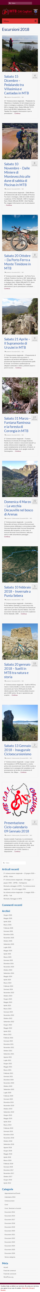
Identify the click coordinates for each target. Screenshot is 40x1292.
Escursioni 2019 (10, 1227)
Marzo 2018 (7, 1160)
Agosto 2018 (8, 1147)
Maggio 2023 (8, 1002)
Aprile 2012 (7, 1183)
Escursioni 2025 (10, 1249)
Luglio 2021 (7, 1060)
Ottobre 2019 (8, 1109)
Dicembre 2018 (9, 1134)
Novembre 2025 (9, 938)
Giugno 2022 (8, 1025)
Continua (17, 113)
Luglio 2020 (7, 1092)
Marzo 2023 (7, 1009)
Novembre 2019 (9, 1105)
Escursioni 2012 (10, 1212)
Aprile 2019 (7, 1121)
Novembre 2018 (9, 1138)
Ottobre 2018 (8, 1141)
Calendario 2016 (10, 1197)
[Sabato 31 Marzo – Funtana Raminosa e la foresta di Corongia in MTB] (20, 395)
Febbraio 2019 (8, 1128)
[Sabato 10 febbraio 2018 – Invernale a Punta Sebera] (20, 564)
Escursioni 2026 (10, 1253)
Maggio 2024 (8, 976)
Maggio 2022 (8, 1028)
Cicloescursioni (15, 518)
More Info (25, 1288)
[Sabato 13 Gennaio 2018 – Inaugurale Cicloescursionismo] (20, 723)
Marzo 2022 (7, 1034)
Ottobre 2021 (8, 1050)
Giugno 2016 (8, 1180)
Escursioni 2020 (10, 1231)
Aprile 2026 (7, 921)
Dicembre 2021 (9, 1044)
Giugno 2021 (8, 1063)
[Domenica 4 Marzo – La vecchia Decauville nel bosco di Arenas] (20, 479)
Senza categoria (10, 1257)
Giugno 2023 (8, 999)
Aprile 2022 (7, 1031)
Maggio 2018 (8, 1154)
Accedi (6, 1267)
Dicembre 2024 (9, 963)
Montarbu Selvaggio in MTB (13, 899)
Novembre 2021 (9, 1047)
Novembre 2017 (9, 1173)
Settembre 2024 (9, 973)
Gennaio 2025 (8, 960)
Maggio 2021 (8, 1067)
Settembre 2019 (9, 1112)
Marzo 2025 (7, 957)
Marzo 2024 (7, 983)
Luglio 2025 (7, 947)
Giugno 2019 (8, 1115)
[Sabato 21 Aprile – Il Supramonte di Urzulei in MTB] (20, 316)
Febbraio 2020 (8, 1096)
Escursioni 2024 (10, 1246)
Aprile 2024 (7, 979)
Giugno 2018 (8, 1151)
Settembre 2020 (9, 1089)
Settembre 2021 (9, 1054)
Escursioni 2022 (10, 1238)
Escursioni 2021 (10, 1234)
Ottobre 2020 (8, 1086)
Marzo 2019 (7, 1125)
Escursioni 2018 (16, 97)
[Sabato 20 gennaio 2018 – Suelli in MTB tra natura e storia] (20, 641)
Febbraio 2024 (8, 986)
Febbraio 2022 (8, 1038)
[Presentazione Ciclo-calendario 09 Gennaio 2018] (20, 800)
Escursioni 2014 (10, 1216)
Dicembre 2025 (9, 934)
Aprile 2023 (7, 1005)
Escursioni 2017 (10, 1219)
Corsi (6, 1204)
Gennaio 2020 (8, 1099)
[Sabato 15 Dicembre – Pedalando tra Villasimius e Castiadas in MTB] (20, 53)
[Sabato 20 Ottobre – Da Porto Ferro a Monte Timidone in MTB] (20, 233)
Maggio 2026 (8, 918)
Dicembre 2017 (9, 1170)
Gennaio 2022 (8, 1041)
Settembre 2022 (9, 1021)
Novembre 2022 (9, 1015)
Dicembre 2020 (9, 1080)
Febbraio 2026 (8, 928)
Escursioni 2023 (10, 1242)
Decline (3, 1290)
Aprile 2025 (7, 954)
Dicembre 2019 (9, 1102)
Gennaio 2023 (8, 1012)
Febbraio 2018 (8, 1163)
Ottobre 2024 (8, 970)
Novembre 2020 (9, 1083)
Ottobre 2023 (8, 996)
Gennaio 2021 (8, 1076)
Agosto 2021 (8, 1057)
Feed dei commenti (10, 1274)
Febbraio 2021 (8, 1073)
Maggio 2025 (8, 950)
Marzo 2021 (7, 1070)
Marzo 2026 (7, 925)
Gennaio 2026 (8, 931)
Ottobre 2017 (8, 1176)
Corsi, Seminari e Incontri (13, 1208)
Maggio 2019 (8, 1118)
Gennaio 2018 (8, 1167)
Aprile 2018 (7, 1157)
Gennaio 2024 (8, 989)
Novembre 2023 (9, 992)
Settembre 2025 (9, 944)
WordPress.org (8, 1277)
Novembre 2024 (9, 967)
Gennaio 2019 (8, 1131)
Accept (31, 1288)
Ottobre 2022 (8, 1018)
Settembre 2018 (9, 1144)
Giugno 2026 (8, 915)
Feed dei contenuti (10, 1270)
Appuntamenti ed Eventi (12, 1193)
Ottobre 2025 (8, 941)
